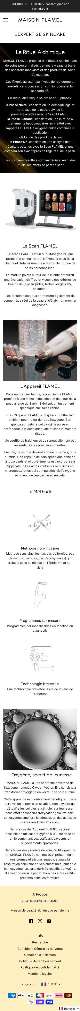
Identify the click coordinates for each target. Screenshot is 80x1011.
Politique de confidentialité (40, 967)
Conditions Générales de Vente (40, 949)
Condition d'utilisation (40, 955)
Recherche (40, 942)
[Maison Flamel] (40, 19)
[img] (30, 921)
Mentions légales (40, 974)
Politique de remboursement (40, 961)
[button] (27, 984)
